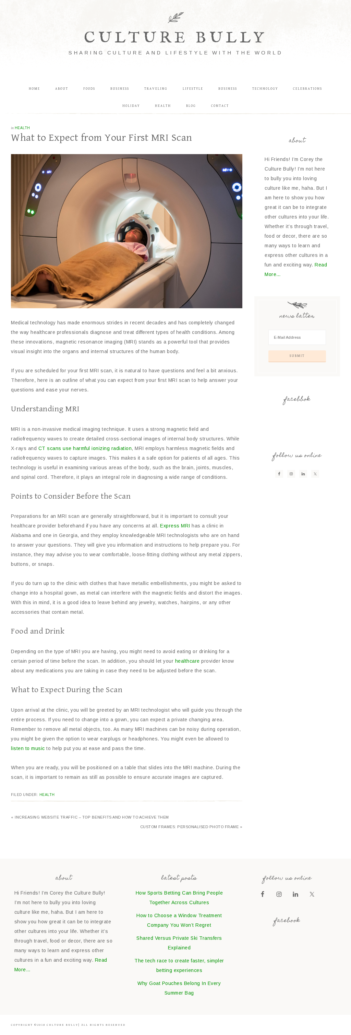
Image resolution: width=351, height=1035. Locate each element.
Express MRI (175, 525)
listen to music (28, 748)
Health (22, 128)
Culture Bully (175, 38)
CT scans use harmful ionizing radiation (85, 448)
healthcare (187, 661)
